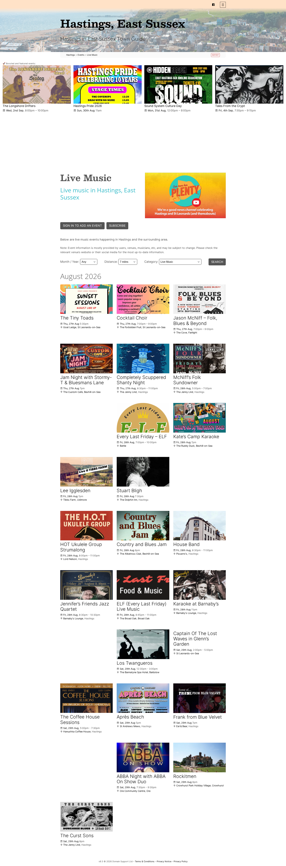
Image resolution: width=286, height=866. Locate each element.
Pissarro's (181, 553)
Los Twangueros (134, 663)
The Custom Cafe (73, 392)
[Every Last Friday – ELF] (143, 417)
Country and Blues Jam (142, 544)
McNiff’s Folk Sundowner (187, 379)
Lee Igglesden (75, 490)
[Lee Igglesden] (86, 471)
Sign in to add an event (82, 225)
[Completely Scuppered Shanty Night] (143, 358)
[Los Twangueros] (143, 644)
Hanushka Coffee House (77, 731)
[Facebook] (213, 4)
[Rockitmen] (199, 757)
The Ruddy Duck (185, 445)
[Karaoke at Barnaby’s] (199, 585)
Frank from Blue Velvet (197, 717)
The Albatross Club (130, 553)
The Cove (181, 332)
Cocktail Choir (132, 318)
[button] (223, 5)
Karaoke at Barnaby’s (196, 604)
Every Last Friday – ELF (142, 436)
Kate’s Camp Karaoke (196, 436)
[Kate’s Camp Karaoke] (199, 418)
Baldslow (154, 672)
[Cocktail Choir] (143, 299)
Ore (148, 791)
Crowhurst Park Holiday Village (193, 785)
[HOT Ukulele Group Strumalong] (86, 525)
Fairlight (192, 332)
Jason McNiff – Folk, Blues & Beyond (195, 320)
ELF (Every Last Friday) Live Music (142, 606)
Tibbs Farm (69, 499)
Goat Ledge (69, 327)
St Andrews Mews (130, 726)
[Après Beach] (143, 698)
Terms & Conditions (144, 861)
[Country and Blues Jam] (143, 525)
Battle (123, 445)
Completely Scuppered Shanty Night (141, 379)
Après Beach (130, 717)
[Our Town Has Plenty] (185, 195)
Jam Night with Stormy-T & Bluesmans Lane (86, 379)
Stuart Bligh (129, 490)
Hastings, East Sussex (122, 23)
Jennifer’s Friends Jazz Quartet (84, 606)
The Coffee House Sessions (80, 719)
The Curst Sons (77, 835)
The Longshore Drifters (19, 106)
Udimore (82, 499)
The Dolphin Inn (128, 499)
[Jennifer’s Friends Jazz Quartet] (86, 585)
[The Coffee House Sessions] (86, 698)
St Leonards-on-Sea (89, 327)
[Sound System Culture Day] (178, 84)
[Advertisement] (143, 140)
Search (217, 262)
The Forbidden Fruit (130, 327)
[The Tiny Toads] (86, 299)
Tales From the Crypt (230, 106)
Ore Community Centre (132, 791)
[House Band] (199, 526)
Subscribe (117, 225)
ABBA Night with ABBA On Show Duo (141, 778)
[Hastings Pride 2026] (107, 84)
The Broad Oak (128, 618)
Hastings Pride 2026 (87, 106)
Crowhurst (218, 785)
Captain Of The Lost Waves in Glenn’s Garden (195, 639)
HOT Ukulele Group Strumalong (81, 547)
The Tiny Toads (77, 318)
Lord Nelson (70, 559)
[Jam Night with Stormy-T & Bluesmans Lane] (86, 358)
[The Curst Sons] (86, 816)
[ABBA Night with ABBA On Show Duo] (143, 757)
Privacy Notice (164, 861)
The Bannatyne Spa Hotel (134, 672)
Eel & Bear (181, 726)
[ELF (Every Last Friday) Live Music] (143, 585)
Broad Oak (144, 618)
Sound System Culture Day (163, 106)
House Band (186, 544)
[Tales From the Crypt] (249, 84)
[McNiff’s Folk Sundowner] (199, 358)
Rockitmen (184, 776)
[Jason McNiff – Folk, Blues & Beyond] (199, 299)
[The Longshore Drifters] (37, 84)
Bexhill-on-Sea (92, 392)
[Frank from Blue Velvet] (199, 698)
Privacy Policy (181, 861)
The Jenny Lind (128, 392)
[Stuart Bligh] (143, 471)
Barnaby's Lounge (73, 618)
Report (215, 55)
